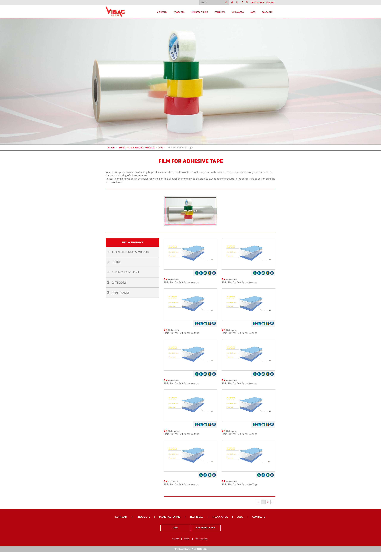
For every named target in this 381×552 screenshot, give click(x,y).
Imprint (187, 538)
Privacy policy (201, 538)
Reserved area (205, 527)
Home (111, 147)
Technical (219, 12)
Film (161, 147)
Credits (175, 538)
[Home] (115, 11)
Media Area (238, 12)
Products (179, 12)
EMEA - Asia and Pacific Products (137, 147)
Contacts (267, 12)
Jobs (252, 12)
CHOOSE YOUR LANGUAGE (263, 2)
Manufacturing (199, 12)
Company (162, 12)
